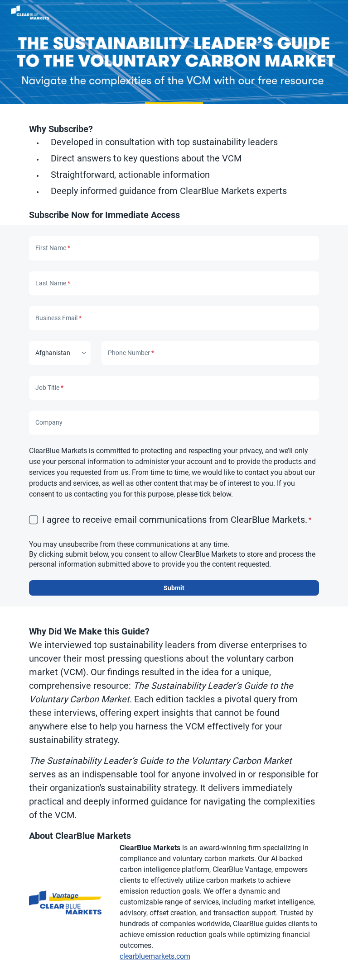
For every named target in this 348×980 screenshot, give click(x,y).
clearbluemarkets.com (155, 956)
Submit (174, 588)
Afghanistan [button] (52, 352)
